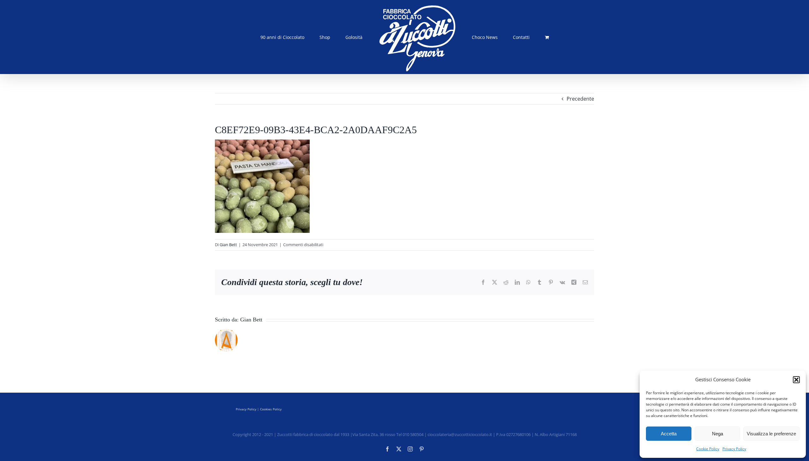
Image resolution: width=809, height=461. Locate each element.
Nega (717, 433)
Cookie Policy (707, 449)
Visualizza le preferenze (771, 433)
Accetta (669, 433)
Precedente (580, 98)
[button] (796, 380)
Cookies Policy (271, 409)
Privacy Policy (734, 449)
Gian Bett (228, 244)
